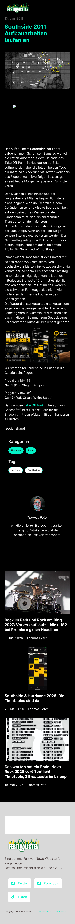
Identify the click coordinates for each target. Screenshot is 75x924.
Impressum (61, 911)
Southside (34, 470)
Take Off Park (34, 405)
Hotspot (16, 450)
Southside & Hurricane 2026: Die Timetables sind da (34, 698)
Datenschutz (44, 911)
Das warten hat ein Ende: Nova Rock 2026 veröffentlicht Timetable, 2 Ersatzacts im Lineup (36, 771)
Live (30, 450)
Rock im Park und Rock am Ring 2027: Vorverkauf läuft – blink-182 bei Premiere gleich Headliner (36, 625)
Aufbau (15, 470)
